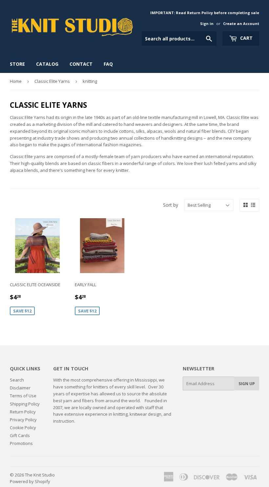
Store (17, 64)
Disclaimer (20, 388)
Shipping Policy (25, 404)
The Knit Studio (40, 475)
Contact (81, 64)
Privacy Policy (23, 420)
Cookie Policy (23, 427)
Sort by (170, 205)
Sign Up (246, 383)
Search (17, 380)
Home (16, 81)
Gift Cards (20, 435)
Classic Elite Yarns (52, 81)
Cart (246, 38)
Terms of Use (23, 396)
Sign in (207, 23)
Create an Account (241, 23)
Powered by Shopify (30, 481)
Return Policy (23, 412)
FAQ (108, 64)
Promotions (21, 443)
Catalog (47, 64)
